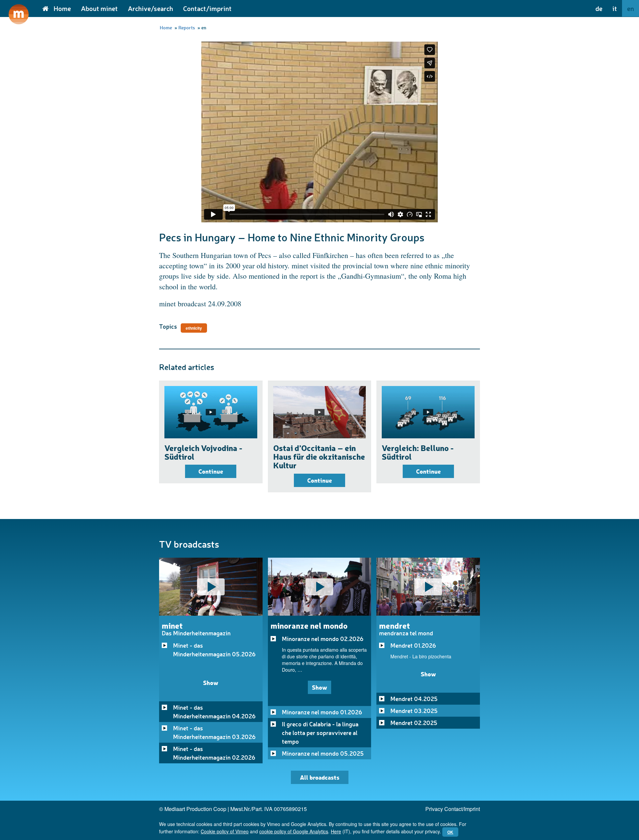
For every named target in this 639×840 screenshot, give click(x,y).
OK (450, 832)
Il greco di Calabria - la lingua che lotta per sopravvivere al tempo (320, 732)
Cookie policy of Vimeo (225, 831)
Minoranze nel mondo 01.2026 (322, 712)
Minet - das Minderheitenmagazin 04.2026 (214, 711)
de (598, 8)
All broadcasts (319, 777)
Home (62, 8)
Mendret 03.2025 (414, 711)
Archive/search (150, 8)
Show (210, 682)
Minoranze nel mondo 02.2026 (322, 639)
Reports (186, 27)
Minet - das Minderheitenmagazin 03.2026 (214, 732)
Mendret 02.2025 (413, 723)
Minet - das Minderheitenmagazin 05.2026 (214, 649)
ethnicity (194, 328)
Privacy (434, 809)
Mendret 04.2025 (414, 699)
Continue (210, 471)
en (630, 8)
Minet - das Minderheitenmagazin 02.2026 (214, 753)
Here (336, 831)
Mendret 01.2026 (413, 645)
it (614, 8)
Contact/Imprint (462, 809)
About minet (99, 8)
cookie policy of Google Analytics (293, 831)
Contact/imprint (207, 8)
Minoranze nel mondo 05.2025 (323, 753)
